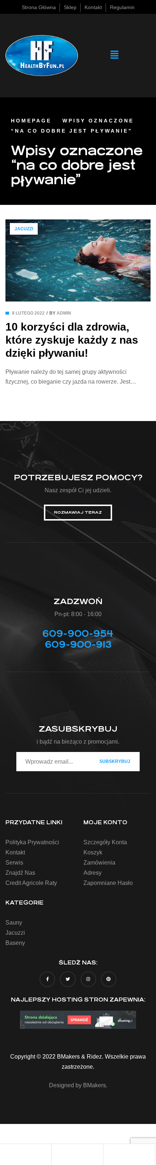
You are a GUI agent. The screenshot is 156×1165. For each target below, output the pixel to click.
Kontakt (15, 852)
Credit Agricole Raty (31, 883)
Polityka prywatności (32, 842)
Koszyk (92, 852)
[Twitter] (67, 979)
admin (64, 313)
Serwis (14, 862)
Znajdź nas (20, 873)
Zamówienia (99, 862)
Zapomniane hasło (108, 883)
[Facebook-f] (47, 979)
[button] (114, 56)
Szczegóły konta (105, 842)
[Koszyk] (129, 1154)
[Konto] (77, 1154)
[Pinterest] (108, 979)
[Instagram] (88, 979)
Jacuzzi (24, 228)
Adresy (92, 873)
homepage (31, 121)
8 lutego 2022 (28, 313)
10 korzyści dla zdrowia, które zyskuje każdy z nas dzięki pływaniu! (71, 340)
